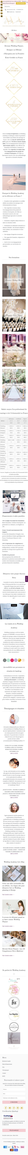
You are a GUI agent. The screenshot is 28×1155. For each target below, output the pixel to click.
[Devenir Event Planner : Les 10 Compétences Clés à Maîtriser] (14, 939)
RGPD (3, 1076)
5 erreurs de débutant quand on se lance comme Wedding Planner (13, 920)
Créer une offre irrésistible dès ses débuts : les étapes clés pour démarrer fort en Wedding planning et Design (13, 887)
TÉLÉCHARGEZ (21, 3)
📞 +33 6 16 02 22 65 (10, 9)
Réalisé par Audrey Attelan (18, 1142)
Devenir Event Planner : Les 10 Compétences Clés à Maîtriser (13, 950)
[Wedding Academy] (14, 21)
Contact (4, 1073)
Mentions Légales (6, 1061)
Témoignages (5, 1070)
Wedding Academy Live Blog (14, 862)
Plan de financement (7, 1064)
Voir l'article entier (7, 894)
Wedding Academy (11, 1141)
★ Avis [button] (26, 579)
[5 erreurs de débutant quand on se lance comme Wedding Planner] (14, 907)
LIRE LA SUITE (14, 753)
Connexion (19, 9)
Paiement (18, 12)
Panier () (11, 12)
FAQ (3, 1067)
